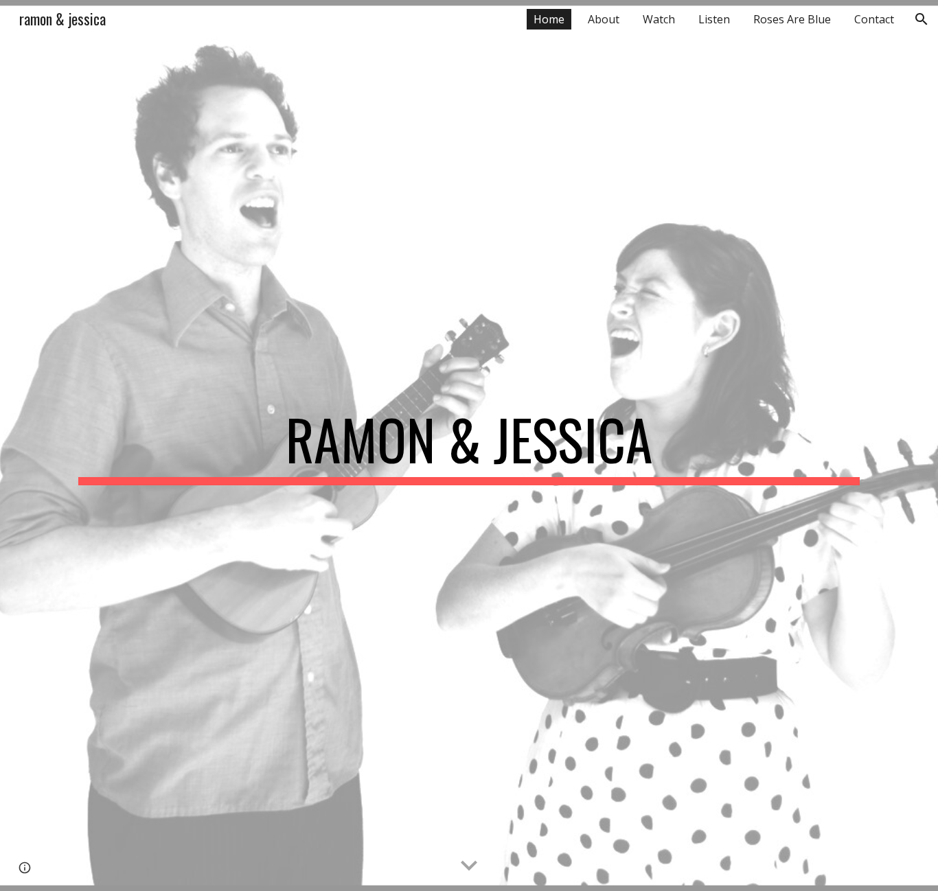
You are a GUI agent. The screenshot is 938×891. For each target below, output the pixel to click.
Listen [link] (714, 19)
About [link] (603, 19)
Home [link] (549, 19)
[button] (921, 19)
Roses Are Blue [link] (792, 19)
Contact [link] (874, 19)
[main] (469, 445)
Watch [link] (659, 19)
